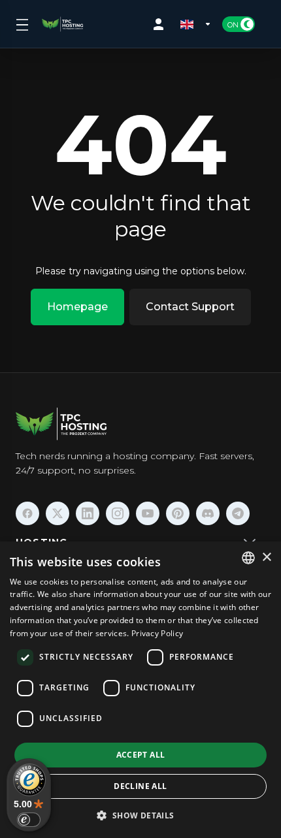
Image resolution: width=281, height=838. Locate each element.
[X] (57, 513)
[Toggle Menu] (20, 24)
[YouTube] (147, 513)
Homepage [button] (77, 306)
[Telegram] (238, 513)
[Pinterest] (178, 513)
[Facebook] (27, 513)
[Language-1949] (196, 24)
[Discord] (208, 513)
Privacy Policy (157, 633)
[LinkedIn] (87, 513)
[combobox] (248, 557)
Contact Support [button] (190, 306)
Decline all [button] (140, 786)
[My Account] (161, 24)
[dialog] (140, 689)
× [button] (266, 557)
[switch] (29, 820)
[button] (140, 815)
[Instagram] (117, 513)
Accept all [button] (140, 754)
